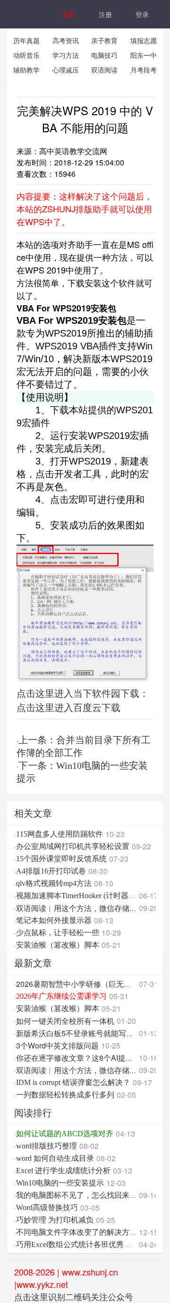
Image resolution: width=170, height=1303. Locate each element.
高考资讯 (65, 40)
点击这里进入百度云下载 (68, 707)
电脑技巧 (104, 55)
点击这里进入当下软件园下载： (83, 693)
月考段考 (143, 69)
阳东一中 (143, 55)
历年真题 (26, 40)
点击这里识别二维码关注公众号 (73, 1296)
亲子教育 (104, 40)
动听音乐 (26, 55)
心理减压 (65, 69)
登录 (142, 14)
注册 (105, 14)
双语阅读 (104, 69)
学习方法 (65, 55)
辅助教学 (26, 69)
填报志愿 (143, 40)
